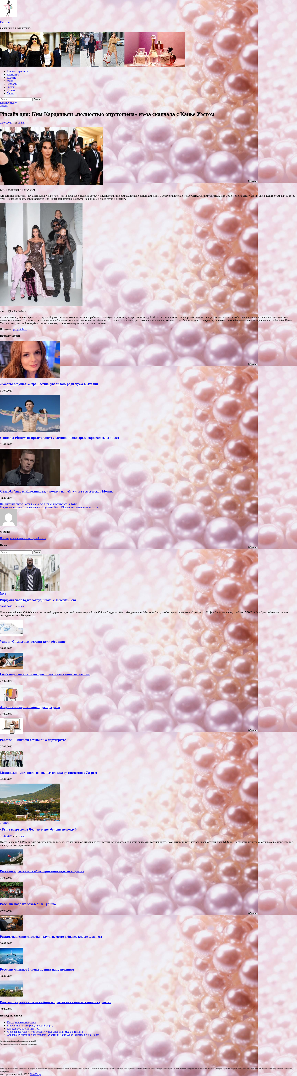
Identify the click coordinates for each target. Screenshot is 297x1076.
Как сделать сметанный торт (23, 1028)
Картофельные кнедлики (21, 1022)
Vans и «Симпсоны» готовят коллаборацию (33, 641)
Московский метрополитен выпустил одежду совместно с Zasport (48, 772)
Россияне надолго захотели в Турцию (28, 904)
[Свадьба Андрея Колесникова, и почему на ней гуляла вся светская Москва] (30, 484)
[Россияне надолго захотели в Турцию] (11, 897)
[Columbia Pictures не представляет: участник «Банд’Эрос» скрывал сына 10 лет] (30, 431)
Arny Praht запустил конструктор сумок (30, 707)
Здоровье (12, 83)
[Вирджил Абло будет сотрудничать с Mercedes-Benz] (30, 590)
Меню (10, 93)
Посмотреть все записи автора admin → (23, 538)
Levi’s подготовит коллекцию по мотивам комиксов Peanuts (45, 674)
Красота (11, 77)
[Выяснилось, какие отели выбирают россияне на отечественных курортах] (11, 995)
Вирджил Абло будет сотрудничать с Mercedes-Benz (38, 600)
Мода (10, 80)
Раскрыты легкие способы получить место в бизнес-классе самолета (51, 936)
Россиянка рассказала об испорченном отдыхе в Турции (42, 871)
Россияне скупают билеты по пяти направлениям (37, 969)
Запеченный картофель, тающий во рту (30, 1025)
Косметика (13, 74)
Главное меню (8, 102)
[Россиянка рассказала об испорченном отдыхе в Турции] (11, 864)
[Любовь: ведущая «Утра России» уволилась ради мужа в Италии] (30, 377)
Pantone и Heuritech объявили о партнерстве (33, 740)
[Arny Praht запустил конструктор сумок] (11, 700)
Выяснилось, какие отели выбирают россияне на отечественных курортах (55, 1002)
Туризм (11, 90)
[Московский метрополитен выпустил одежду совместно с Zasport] (11, 765)
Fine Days (5, 22)
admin (21, 122)
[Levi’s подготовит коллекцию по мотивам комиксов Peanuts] (11, 667)
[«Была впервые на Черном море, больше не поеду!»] (30, 819)
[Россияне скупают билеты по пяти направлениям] (11, 962)
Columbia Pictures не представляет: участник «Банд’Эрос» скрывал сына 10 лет (59, 438)
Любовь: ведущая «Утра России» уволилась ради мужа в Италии (49, 384)
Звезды (11, 86)
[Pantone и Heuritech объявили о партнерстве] (11, 733)
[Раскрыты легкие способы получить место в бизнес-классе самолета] (11, 930)
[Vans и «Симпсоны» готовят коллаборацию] (11, 634)
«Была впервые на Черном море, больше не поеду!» (39, 829)
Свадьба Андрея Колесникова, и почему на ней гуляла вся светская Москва (57, 491)
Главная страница (17, 71)
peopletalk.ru (20, 329)
